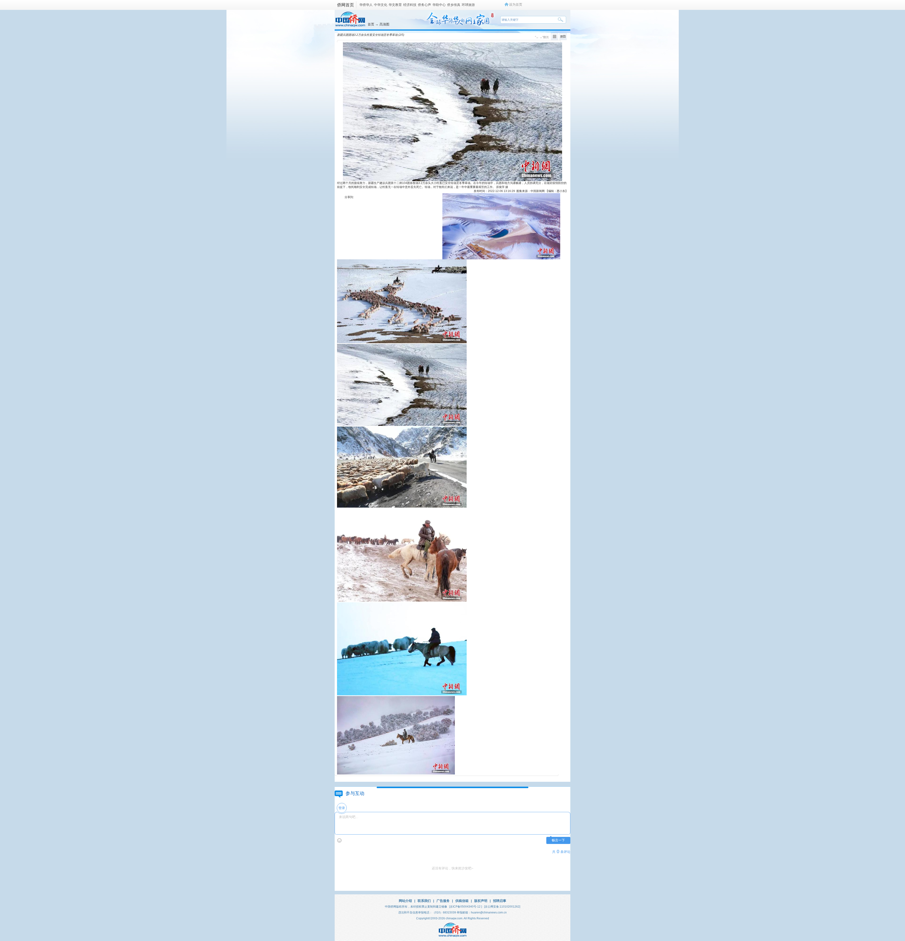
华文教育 (395, 5)
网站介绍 (405, 901)
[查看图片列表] (554, 39)
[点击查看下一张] (452, 180)
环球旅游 (468, 5)
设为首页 (515, 4)
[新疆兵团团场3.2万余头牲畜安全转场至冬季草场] (402, 342)
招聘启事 (499, 901)
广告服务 (443, 901)
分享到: (349, 197)
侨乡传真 (453, 5)
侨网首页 (345, 5)
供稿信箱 (462, 901)
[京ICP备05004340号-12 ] (465, 906)
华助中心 (439, 5)
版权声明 (480, 901)
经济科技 (409, 5)
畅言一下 (558, 840)
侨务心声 (424, 5)
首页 (371, 24)
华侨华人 (366, 5)
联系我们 (424, 901)
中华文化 (380, 5)
